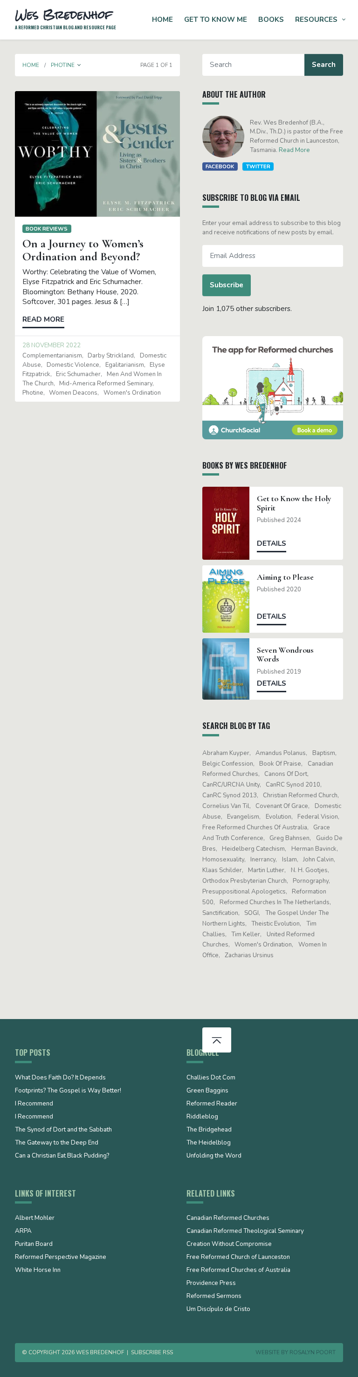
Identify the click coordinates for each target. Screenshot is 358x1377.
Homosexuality (223, 859)
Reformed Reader (211, 1104)
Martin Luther (266, 870)
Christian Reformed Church (300, 795)
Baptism (323, 753)
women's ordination (132, 393)
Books (271, 19)
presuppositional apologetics (244, 891)
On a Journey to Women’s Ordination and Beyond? (83, 250)
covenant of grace (281, 806)
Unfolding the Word (213, 1156)
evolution (278, 817)
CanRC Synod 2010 (293, 785)
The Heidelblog (208, 1143)
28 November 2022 (51, 345)
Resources (316, 19)
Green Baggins (207, 1091)
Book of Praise (280, 764)
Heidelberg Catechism (253, 849)
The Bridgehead (209, 1130)
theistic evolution (275, 924)
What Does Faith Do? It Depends (60, 1078)
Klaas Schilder (222, 870)
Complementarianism (52, 355)
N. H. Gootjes (309, 870)
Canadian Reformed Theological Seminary (245, 1231)
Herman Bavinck (314, 849)
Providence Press (211, 1283)
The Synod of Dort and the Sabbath (63, 1130)
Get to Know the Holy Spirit (294, 503)
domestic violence (73, 365)
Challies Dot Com (210, 1078)
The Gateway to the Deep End (56, 1143)
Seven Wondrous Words (285, 654)
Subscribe (226, 285)
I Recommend (34, 1104)
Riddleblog (202, 1117)
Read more (43, 319)
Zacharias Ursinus (249, 955)
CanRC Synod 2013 (229, 795)
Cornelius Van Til (225, 806)
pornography (311, 881)
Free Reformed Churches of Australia (254, 827)
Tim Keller (245, 934)
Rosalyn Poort (312, 1352)
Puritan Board (34, 1244)
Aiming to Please (285, 577)
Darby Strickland (111, 355)
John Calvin (318, 859)
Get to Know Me (215, 19)
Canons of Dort (285, 774)
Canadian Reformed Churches (227, 1218)
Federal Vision (317, 817)
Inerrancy (262, 859)
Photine (32, 393)
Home (162, 19)
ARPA (23, 1231)
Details (271, 543)
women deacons (73, 393)
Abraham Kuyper (225, 753)
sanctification (220, 913)
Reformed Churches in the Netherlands (275, 902)
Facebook (220, 166)
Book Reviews (47, 228)
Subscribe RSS (152, 1352)
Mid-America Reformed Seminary (105, 383)
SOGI (251, 913)
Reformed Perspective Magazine (60, 1257)
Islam (289, 859)
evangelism (243, 817)
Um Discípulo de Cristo (218, 1309)
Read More (294, 150)
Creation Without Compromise (229, 1244)
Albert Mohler (35, 1218)
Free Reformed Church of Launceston (238, 1257)
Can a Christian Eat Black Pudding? (62, 1156)
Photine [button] (63, 65)
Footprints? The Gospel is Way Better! (68, 1091)
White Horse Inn (38, 1270)
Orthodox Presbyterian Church (244, 881)
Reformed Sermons (213, 1296)
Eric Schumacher (78, 374)
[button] (79, 65)
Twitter (258, 166)
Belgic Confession (227, 764)
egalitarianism (124, 365)
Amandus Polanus (280, 753)
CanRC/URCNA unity (231, 785)
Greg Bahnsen (289, 838)
